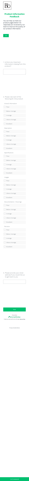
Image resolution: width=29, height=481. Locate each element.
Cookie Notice (17, 328)
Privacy (11, 328)
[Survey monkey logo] (14, 317)
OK (6, 35)
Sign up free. (22, 319)
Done (14, 309)
